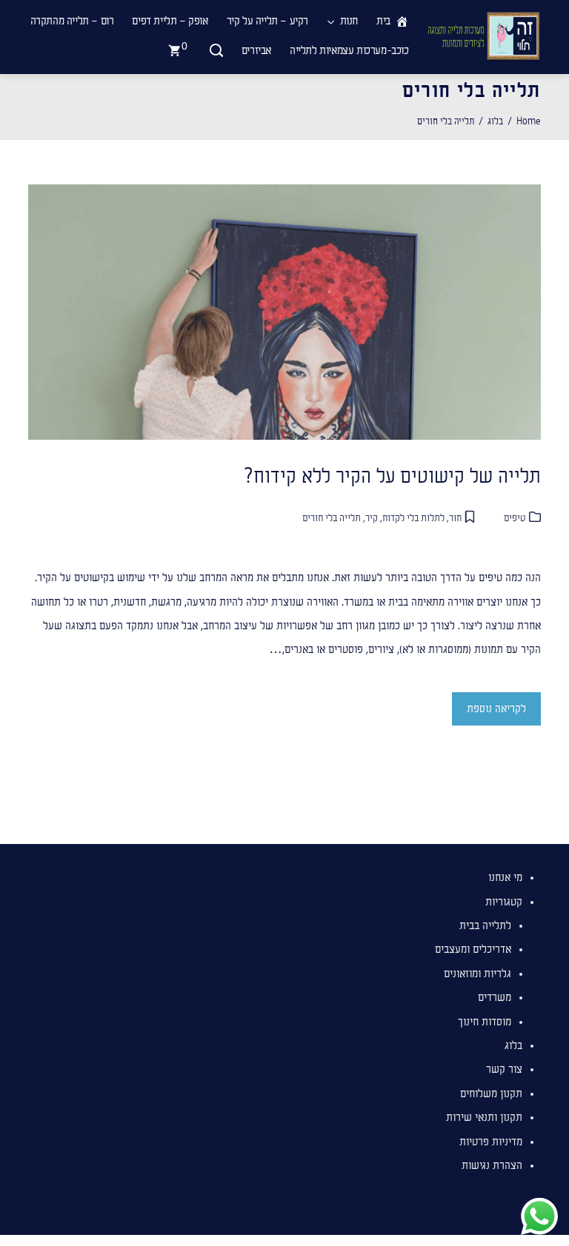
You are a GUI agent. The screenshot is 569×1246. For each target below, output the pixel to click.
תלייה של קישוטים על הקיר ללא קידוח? (390, 476)
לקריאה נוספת (496, 709)
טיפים (514, 518)
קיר (371, 518)
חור (455, 518)
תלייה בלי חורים (331, 518)
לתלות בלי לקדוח (413, 518)
